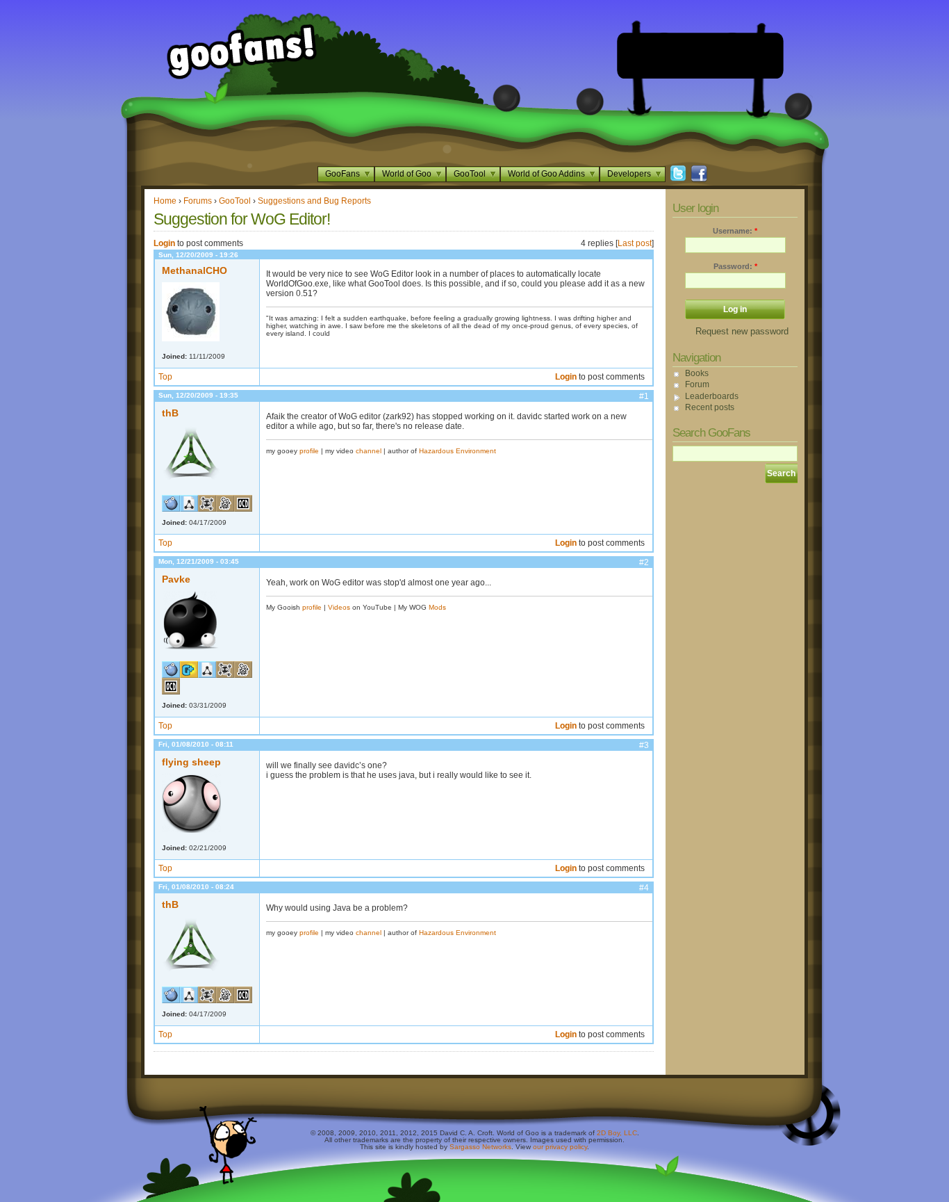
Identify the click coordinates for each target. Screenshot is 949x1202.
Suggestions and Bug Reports (314, 201)
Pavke (176, 579)
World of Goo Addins (546, 174)
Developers (629, 174)
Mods (437, 607)
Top (165, 377)
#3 (644, 745)
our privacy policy (560, 1147)
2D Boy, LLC (617, 1133)
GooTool (470, 174)
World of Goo (406, 174)
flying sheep (191, 762)
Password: (735, 266)
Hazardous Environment (457, 451)
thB (170, 413)
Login (164, 243)
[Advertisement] (700, 55)
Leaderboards (711, 396)
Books (697, 373)
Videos (339, 607)
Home (165, 201)
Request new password (742, 331)
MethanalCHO (194, 270)
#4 (644, 888)
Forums (197, 201)
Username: (735, 231)
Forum (697, 384)
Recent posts (709, 407)
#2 (644, 562)
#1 (644, 396)
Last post (635, 243)
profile (309, 451)
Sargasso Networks (480, 1147)
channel (368, 451)
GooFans (342, 174)
